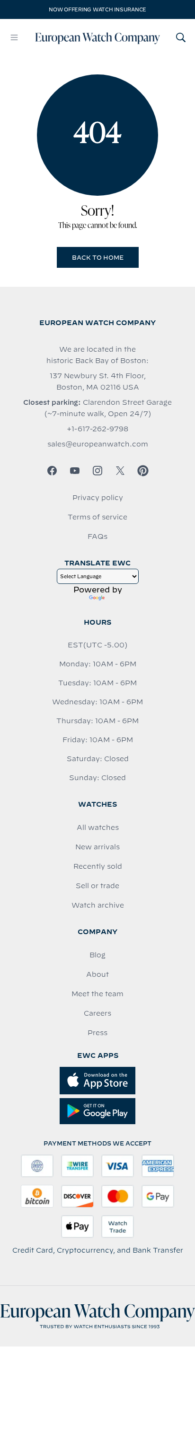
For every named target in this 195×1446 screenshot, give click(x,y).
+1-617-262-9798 (97, 429)
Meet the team (97, 994)
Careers (97, 1013)
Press (97, 1033)
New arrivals (97, 847)
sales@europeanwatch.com (97, 444)
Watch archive (97, 905)
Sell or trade (97, 886)
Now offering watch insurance (97, 9)
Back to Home (98, 257)
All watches (98, 827)
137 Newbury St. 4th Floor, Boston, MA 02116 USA (98, 381)
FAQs (97, 536)
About (97, 974)
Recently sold (97, 866)
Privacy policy (97, 497)
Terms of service (97, 517)
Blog (97, 955)
